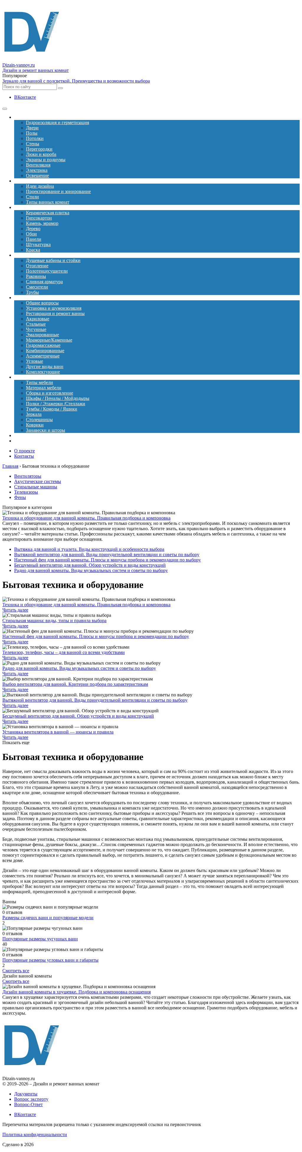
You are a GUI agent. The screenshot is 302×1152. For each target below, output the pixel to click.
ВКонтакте (25, 97)
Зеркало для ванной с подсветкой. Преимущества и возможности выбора (76, 80)
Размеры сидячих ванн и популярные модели (47, 917)
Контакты (24, 456)
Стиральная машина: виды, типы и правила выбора (54, 620)
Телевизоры (26, 492)
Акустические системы (37, 481)
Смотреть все (15, 970)
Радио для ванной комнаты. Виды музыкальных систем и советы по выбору (91, 570)
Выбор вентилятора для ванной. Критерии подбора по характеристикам (75, 684)
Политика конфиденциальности (34, 1134)
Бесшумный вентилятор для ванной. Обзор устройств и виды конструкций (90, 565)
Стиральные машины (35, 486)
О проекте (24, 450)
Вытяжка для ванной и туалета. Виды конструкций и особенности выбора (89, 549)
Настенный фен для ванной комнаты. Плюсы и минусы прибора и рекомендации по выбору (107, 559)
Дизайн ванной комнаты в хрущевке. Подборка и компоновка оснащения (76, 991)
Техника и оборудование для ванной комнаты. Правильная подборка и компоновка (86, 517)
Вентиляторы (27, 476)
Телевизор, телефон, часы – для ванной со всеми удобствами (63, 652)
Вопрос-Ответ (28, 1104)
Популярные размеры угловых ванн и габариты (50, 960)
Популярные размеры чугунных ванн (40, 938)
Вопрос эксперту (31, 1099)
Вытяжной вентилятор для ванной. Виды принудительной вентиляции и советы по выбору (106, 554)
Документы (25, 1093)
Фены (20, 497)
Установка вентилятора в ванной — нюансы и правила (58, 731)
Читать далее (15, 609)
